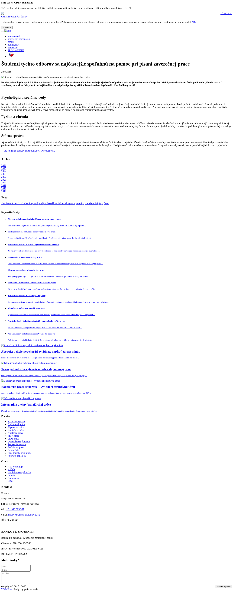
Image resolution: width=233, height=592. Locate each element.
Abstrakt (16, 203)
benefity (80, 203)
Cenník (11, 475)
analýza (43, 203)
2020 (3, 182)
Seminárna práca (16, 430)
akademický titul (30, 203)
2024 (3, 171)
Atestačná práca (15, 433)
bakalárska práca (66, 203)
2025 (3, 168)
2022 (3, 176)
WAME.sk (6, 589)
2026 (3, 165)
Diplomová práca (16, 424)
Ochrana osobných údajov (14, 16)
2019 (3, 185)
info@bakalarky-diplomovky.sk (24, 514)
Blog (10, 481)
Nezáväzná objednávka (19, 472)
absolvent (6, 203)
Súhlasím (7, 27)
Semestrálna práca (17, 444)
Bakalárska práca (16, 421)
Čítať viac (226, 13)
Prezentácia (13, 450)
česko (106, 203)
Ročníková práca (16, 447)
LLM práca (13, 438)
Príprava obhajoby (17, 455)
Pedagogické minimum (19, 453)
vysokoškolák (48, 150)
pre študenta (10, 150)
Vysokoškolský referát (19, 441)
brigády (99, 203)
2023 (3, 174)
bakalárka (52, 203)
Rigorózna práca (16, 427)
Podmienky (13, 478)
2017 (3, 191)
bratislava (90, 203)
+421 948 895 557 (15, 509)
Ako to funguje (15, 466)
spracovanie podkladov (29, 150)
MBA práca (13, 435)
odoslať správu (223, 586)
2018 (3, 188)
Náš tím (11, 469)
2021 (3, 179)
